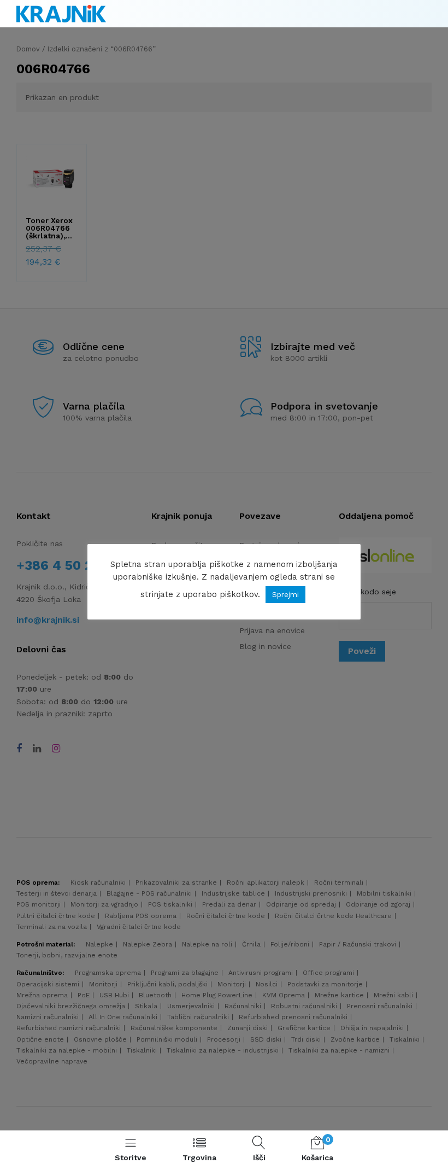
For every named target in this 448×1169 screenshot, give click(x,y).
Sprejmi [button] (285, 595)
